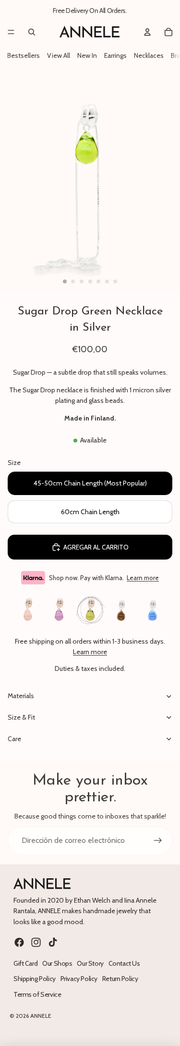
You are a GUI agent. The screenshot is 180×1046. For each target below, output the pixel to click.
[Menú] (11, 32)
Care (14, 738)
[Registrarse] (158, 840)
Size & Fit (21, 717)
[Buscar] (31, 32)
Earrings (115, 55)
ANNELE (40, 1015)
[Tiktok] (53, 942)
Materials (21, 695)
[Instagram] (36, 942)
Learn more (143, 578)
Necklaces (149, 55)
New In (87, 55)
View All (58, 55)
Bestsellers (23, 55)
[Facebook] (19, 942)
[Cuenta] (147, 32)
